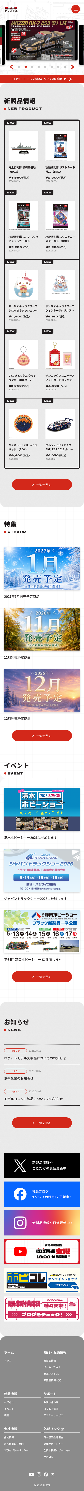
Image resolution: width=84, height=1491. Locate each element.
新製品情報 (50, 1360)
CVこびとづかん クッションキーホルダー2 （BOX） (22, 378)
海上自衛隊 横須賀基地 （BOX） (22, 169)
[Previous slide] (12, 67)
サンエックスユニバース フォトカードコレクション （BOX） (60, 378)
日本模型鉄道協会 (53, 1437)
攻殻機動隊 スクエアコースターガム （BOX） (60, 239)
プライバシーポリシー (16, 1450)
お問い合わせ (51, 1402)
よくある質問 (51, 1408)
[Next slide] (72, 67)
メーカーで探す (52, 1367)
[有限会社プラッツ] (11, 9)
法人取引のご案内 (14, 1443)
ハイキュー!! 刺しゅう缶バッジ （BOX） (23, 447)
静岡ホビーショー (53, 1443)
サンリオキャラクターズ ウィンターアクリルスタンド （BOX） (59, 308)
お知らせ (15, 1050)
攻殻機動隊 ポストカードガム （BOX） (60, 169)
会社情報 (9, 1437)
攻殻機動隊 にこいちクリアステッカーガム (23, 239)
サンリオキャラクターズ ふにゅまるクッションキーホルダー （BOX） (23, 308)
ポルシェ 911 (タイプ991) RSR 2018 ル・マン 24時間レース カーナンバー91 (59, 447)
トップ (7, 1360)
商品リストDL (51, 1373)
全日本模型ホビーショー (57, 1450)
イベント (9, 1408)
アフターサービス (53, 1415)
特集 (6, 1415)
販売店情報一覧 (52, 1380)
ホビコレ (48, 1456)
